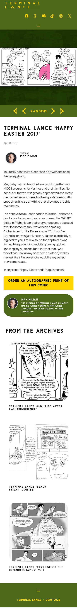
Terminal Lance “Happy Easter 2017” (38, 131)
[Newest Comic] (62, 111)
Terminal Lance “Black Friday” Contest (28, 488)
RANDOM (38, 111)
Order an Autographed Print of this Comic (38, 283)
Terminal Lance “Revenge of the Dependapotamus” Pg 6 (36, 569)
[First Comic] (15, 111)
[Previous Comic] (23, 111)
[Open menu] (38, 25)
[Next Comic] (53, 111)
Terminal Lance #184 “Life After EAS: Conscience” (35, 408)
